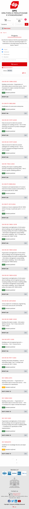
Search (15, 64)
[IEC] (19, 473)
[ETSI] (24, 473)
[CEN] (9, 473)
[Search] (26, 24)
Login (15, 506)
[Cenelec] (14, 473)
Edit (25, 73)
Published (6, 52)
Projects (4, 32)
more (25, 96)
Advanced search (7, 67)
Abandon (5, 57)
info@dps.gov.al (16, 494)
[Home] (1, 32)
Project (5, 49)
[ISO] (4, 473)
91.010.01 (10, 70)
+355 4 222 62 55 (16, 493)
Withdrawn (6, 54)
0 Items (9, 20)
